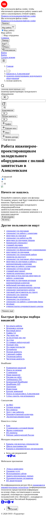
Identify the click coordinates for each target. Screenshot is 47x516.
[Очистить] (4, 97)
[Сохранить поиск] (3, 104)
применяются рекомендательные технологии (23, 486)
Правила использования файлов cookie (18, 21)
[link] (5, 46)
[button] (4, 53)
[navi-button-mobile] (3, 61)
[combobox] (13, 89)
